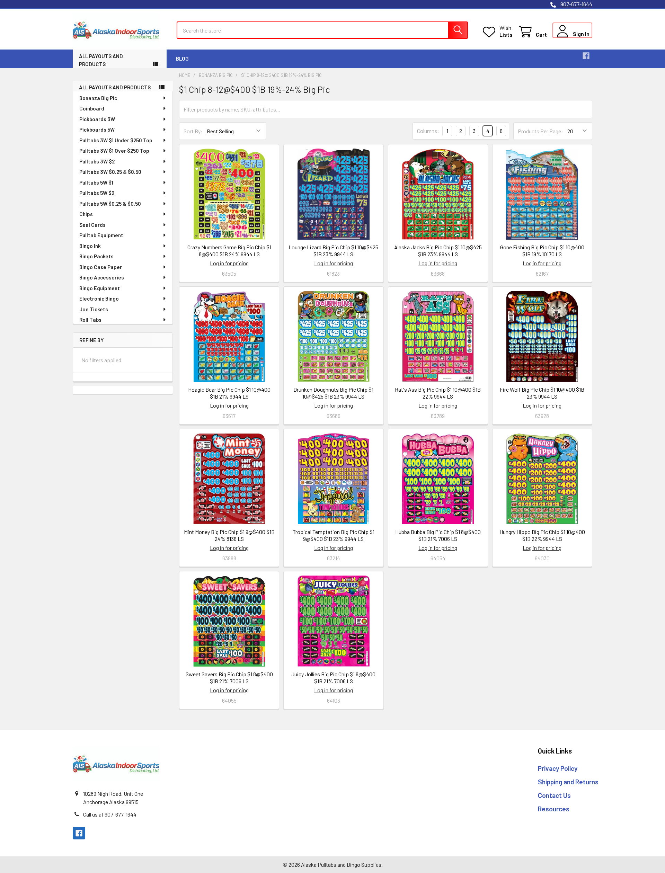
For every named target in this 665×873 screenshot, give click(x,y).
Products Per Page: (540, 131)
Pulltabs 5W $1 (96, 182)
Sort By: (193, 131)
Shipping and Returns (568, 782)
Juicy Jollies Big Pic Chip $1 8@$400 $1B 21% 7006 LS (333, 677)
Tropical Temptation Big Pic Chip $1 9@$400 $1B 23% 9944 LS (333, 535)
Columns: (428, 130)
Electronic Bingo (99, 298)
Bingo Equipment (99, 288)
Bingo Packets (96, 256)
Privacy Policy (557, 768)
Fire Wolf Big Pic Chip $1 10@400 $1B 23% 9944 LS (542, 393)
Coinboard (91, 108)
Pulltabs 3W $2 (97, 161)
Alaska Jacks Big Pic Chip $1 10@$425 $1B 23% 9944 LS (438, 250)
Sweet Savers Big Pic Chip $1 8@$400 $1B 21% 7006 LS (229, 677)
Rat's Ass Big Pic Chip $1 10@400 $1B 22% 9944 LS (438, 393)
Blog (182, 58)
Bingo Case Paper (100, 267)
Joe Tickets (93, 309)
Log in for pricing (229, 263)
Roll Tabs (90, 320)
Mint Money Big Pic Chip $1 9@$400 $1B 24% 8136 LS (229, 535)
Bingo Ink (90, 246)
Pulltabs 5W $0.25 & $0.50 (110, 204)
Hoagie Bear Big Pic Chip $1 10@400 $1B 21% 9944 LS (229, 393)
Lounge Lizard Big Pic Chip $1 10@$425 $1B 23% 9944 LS (333, 250)
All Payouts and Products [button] (101, 60)
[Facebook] (586, 56)
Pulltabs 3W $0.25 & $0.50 (110, 172)
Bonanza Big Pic (98, 98)
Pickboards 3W (97, 119)
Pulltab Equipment (101, 235)
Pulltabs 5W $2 (96, 193)
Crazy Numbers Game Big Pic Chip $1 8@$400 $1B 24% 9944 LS (229, 250)
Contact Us (554, 795)
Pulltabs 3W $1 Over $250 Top (114, 151)
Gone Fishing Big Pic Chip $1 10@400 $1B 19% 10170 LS (542, 250)
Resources (553, 809)
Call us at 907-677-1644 (109, 814)
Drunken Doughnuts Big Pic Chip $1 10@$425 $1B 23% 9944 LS (333, 393)
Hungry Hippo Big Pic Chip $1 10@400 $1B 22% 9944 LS (542, 535)
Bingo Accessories (101, 277)
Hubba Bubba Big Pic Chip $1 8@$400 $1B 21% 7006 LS (438, 535)
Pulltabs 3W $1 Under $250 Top (115, 140)
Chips (86, 214)
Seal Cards (92, 225)
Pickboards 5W (97, 129)
